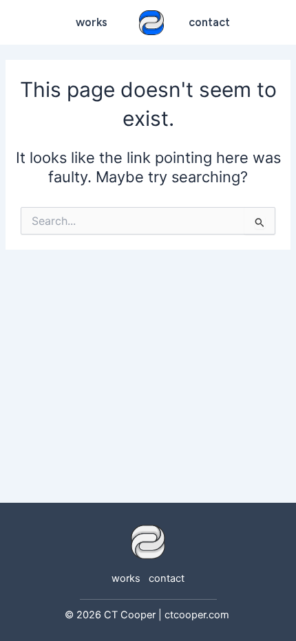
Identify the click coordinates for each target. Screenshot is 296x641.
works (91, 22)
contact (166, 578)
